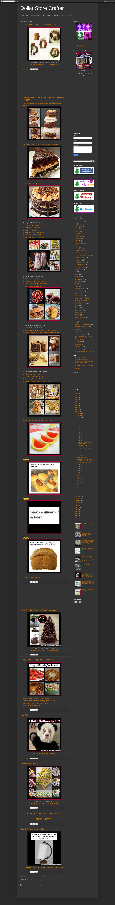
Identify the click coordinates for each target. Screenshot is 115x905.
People (76, 321)
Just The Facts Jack (79, 297)
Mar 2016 (78, 499)
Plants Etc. (77, 331)
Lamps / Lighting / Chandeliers (82, 298)
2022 (76, 399)
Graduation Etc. (78, 285)
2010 (76, 515)
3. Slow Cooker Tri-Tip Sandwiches (35, 284)
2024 (76, 396)
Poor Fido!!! (25, 715)
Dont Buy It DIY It (78, 269)
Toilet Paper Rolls (79, 346)
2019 (76, 405)
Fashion (76, 274)
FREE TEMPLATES (79, 281)
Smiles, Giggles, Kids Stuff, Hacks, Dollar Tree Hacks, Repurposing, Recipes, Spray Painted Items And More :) (88, 543)
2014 (76, 507)
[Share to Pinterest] (37, 69)
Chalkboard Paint (79, 236)
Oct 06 (79, 476)
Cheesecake (78, 238)
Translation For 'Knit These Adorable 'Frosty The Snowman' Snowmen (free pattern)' (85, 364)
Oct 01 (79, 484)
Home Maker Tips (79, 290)
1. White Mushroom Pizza (31, 374)
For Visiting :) (35, 577)
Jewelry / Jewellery (79, 295)
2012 (76, 511)
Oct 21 (79, 432)
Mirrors (76, 305)
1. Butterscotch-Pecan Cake (32, 328)
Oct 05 (79, 478)
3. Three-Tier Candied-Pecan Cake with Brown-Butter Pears (43, 332)
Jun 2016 (78, 493)
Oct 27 (79, 425)
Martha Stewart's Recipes (80, 302)
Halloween (77, 286)
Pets (76, 322)
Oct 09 (79, 474)
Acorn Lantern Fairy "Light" (88, 564)
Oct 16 (79, 440)
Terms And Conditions (80, 46)
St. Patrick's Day (78, 341)
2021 (76, 401)
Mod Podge (77, 307)
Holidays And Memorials (80, 288)
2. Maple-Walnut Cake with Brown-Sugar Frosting (39, 330)
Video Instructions (79, 348)
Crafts (76, 252)
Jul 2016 (78, 491)
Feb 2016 (78, 500)
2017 (76, 409)
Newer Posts (24, 876)
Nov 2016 (78, 415)
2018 (76, 407)
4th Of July (77, 218)
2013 (76, 509)
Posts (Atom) (29, 879)
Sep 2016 (78, 487)
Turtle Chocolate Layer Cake (32, 183)
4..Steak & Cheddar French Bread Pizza (36, 381)
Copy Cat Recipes (79, 248)
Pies (76, 328)
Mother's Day (78, 314)
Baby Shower (78, 224)
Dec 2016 (78, 413)
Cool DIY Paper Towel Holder (32, 829)
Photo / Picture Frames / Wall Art (82, 324)
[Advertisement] (44, 83)
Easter (76, 271)
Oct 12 (79, 468)
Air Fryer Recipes (79, 220)
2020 (76, 403)
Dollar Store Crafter (42, 8)
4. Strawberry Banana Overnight (34, 232)
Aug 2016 (78, 489)
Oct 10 (79, 472)
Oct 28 (79, 423)
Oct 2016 (78, 417)
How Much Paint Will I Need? (81, 359)
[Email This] (31, 69)
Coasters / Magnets (79, 243)
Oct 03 (79, 482)
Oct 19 (79, 436)
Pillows (76, 329)
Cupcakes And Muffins (80, 257)
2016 (76, 411)
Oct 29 (79, 421)
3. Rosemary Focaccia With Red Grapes (36, 379)
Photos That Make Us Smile (81, 326)
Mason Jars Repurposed (80, 304)
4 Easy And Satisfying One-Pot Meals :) (36, 660)
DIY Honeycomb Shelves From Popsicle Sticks (39, 25)
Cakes (76, 230)
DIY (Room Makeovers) (80, 267)
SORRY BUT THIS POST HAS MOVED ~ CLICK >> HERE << (85, 460)
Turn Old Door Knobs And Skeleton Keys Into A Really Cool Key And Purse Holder (88, 582)
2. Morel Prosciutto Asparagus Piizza (35, 376)
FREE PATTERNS (79, 278)
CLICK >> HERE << (44, 819)
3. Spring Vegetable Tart (31, 230)
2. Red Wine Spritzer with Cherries (34, 281)
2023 (76, 397)
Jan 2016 (78, 502)
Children (77, 240)
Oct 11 (79, 470)
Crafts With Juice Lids (80, 254)
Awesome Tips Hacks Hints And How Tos (84, 221)
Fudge (76, 283)
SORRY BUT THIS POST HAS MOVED (44, 813)
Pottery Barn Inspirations (80, 333)
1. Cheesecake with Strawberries (34, 279)
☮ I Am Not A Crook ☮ (80, 357)
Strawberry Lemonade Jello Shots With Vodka (38, 420)
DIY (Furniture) (78, 260)
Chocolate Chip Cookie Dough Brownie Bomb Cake (40, 144)
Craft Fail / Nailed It (79, 250)
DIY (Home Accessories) (80, 262)
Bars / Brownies (78, 226)
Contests (77, 245)
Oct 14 (79, 464)
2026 (76, 392)
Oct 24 (79, 429)
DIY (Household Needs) (80, 264)
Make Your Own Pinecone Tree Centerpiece (38, 610)
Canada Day (78, 231)
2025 (76, 394)
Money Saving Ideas (79, 310)
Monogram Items (78, 312)
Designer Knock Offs (79, 259)
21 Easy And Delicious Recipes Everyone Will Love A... (84, 446)
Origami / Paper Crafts (80, 317)
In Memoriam (78, 293)
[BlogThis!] (32, 69)
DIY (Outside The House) (80, 266)
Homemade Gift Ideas (80, 291)
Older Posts (65, 876)
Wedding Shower (79, 349)
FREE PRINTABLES (79, 279)
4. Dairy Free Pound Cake (32, 286)
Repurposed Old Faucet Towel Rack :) (87, 590)
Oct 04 (79, 480)
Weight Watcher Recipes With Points (83, 351)
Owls (76, 319)
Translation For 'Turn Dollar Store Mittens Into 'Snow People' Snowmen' (84, 362)
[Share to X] (34, 69)
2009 (76, 517)
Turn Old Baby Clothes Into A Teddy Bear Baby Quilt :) (88, 524)
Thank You (26, 577)
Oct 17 (79, 438)
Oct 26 (79, 427)
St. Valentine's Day (79, 343)
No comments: (25, 69)
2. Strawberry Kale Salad (31, 228)
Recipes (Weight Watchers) (81, 334)
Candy (76, 235)
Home (44, 876)
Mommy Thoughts (79, 309)
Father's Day (77, 276)
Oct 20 (79, 434)
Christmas (77, 242)
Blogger (63, 894)
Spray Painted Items (79, 339)
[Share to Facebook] (35, 69)
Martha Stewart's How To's (81, 300)
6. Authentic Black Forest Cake (33, 237)
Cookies (77, 247)
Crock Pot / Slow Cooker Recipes (82, 255)
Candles (77, 233)
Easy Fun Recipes (79, 273)
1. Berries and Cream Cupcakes (34, 225)
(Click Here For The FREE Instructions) (44, 65)
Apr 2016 (78, 497)
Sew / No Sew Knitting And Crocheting (83, 336)
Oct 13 (79, 466)
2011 (76, 513)
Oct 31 (79, 419)
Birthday (77, 228)
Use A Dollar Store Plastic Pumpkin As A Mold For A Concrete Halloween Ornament (87, 533)
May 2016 (78, 495)
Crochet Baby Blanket (29, 763)
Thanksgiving (78, 344)
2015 (76, 505)
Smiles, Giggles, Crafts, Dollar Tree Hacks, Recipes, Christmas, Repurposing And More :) (88, 558)
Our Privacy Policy (79, 45)
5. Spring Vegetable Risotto (32, 235)
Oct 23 (79, 431)
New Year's (77, 315)
